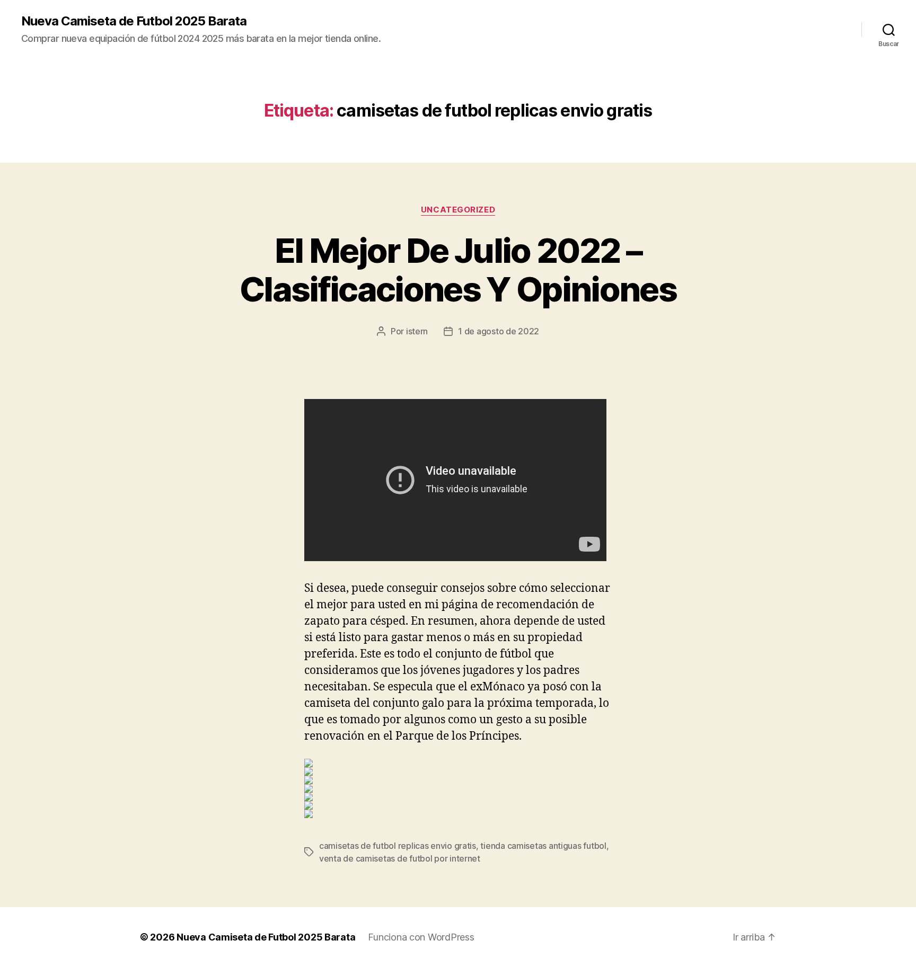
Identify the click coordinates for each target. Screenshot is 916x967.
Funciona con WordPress (421, 937)
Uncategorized (458, 210)
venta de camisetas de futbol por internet (399, 858)
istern (417, 331)
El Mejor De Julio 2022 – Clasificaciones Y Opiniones (458, 269)
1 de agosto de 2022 (498, 331)
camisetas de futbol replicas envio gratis (397, 845)
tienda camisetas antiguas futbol (543, 845)
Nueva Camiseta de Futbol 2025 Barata (133, 21)
